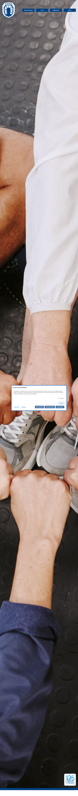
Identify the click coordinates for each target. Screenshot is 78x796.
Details (61, 403)
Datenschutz (16, 407)
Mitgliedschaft (56, 10)
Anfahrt (69, 10)
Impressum (23, 407)
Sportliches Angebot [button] (28, 10)
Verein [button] (42, 10)
